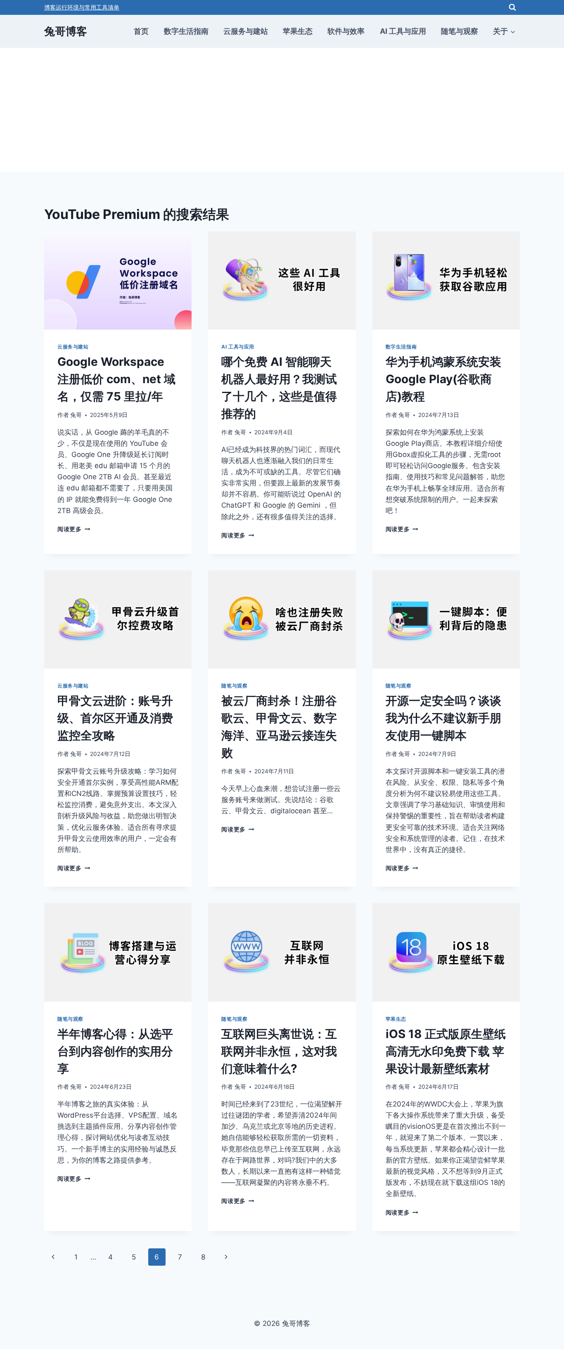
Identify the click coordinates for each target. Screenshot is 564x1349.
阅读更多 (73, 529)
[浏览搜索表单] (512, 7)
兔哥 (76, 415)
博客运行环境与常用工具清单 (81, 7)
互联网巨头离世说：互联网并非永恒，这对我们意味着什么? (279, 1051)
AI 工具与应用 (403, 31)
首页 (141, 31)
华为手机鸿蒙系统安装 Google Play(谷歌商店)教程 (443, 379)
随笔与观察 (459, 31)
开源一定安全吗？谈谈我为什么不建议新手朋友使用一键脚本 (443, 718)
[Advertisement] (282, 109)
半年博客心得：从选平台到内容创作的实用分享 (115, 1051)
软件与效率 (346, 31)
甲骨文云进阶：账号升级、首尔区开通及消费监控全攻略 (115, 718)
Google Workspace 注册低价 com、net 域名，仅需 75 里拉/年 (116, 379)
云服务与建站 (245, 31)
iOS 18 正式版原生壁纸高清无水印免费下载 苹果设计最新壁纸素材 (446, 1051)
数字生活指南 (186, 31)
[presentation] (118, 280)
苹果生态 (298, 31)
